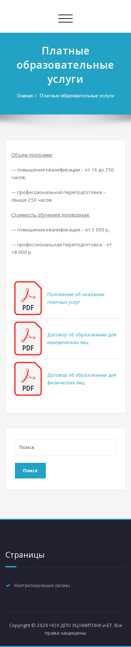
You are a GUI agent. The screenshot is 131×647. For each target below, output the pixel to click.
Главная (25, 95)
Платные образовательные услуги (77, 95)
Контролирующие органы (42, 585)
